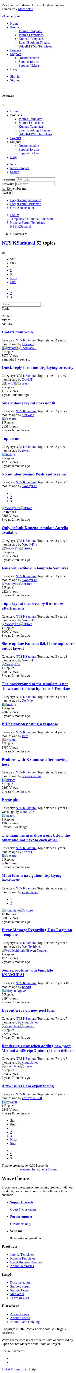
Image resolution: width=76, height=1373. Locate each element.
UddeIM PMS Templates (35, 134)
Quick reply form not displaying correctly (37, 367)
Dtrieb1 (27, 852)
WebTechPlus (31, 946)
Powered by (27, 1169)
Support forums (29, 149)
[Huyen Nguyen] (35, 950)
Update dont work (18, 332)
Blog (13, 157)
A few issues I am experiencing (28, 1086)
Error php (11, 799)
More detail (25, 9)
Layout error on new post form (29, 1010)
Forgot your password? (25, 200)
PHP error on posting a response (30, 724)
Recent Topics (19, 168)
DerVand (28, 344)
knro (25, 736)
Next (13, 278)
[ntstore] (10, 348)
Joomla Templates (30, 119)
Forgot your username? (25, 204)
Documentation (29, 145)
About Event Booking (25, 1322)
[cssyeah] (22, 383)
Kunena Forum (46, 1169)
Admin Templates (22, 1266)
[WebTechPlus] (12, 950)
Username (8, 179)
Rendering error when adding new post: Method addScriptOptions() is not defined (38, 1048)
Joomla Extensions (31, 122)
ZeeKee (27, 700)
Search (14, 172)
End (13, 282)
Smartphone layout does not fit (28, 403)
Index (14, 164)
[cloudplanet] (11, 910)
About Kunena (20, 1318)
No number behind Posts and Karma (34, 474)
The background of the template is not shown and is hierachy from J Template (36, 686)
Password (8, 184)
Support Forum (20, 1286)
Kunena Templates (31, 126)
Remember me (16, 188)
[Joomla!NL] (27, 348)
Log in (7, 192)
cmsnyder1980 (32, 1098)
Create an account (22, 208)
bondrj (26, 987)
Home (14, 111)
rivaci (26, 450)
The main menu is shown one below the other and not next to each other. (36, 837)
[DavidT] (8, 383)
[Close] (3, 105)
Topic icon (10, 438)
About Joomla (19, 1314)
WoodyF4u (29, 486)
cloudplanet (30, 892)
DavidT (27, 379)
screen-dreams (31, 776)
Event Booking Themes (34, 130)
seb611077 (27, 812)
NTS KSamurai (18, 243)
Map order (17, 1294)
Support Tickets (29, 153)
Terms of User (19, 1298)
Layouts (15, 138)
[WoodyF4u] (11, 508)
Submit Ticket (19, 1290)
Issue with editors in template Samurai (35, 568)
